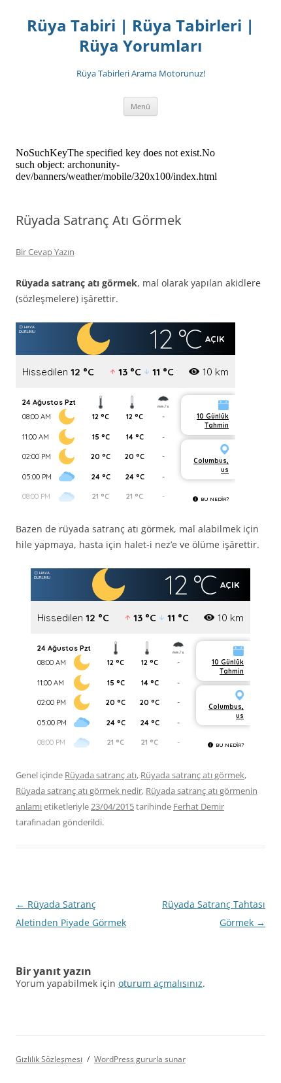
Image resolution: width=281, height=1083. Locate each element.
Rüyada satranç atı (101, 775)
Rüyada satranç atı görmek (192, 775)
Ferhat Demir (198, 806)
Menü (140, 106)
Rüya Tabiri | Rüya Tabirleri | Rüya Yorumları (140, 36)
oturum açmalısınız (160, 983)
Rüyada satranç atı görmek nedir (79, 791)
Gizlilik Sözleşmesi (49, 1059)
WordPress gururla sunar (140, 1059)
